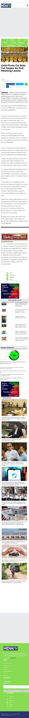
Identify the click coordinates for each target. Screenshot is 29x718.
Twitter (11, 698)
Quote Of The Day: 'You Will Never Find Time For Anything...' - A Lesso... (21, 311)
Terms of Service (7, 663)
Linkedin (11, 704)
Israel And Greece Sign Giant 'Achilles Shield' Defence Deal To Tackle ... (21, 326)
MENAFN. (10, 713)
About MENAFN (7, 671)
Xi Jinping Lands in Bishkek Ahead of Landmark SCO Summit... (11, 440)
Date (3, 79)
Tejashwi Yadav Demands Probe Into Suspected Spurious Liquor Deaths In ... (21, 333)
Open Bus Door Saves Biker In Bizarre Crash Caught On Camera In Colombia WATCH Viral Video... (14, 503)
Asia (24, 40)
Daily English (7, 681)
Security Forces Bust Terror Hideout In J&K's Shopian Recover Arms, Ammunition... (14, 581)
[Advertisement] (14, 22)
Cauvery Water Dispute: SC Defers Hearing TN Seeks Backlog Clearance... (13, 542)
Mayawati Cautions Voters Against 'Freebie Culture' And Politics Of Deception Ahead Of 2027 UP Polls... (14, 419)
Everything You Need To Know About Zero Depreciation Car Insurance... (13, 560)
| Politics (5, 42)
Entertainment (9, 45)
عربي (18, 2)
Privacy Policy (6, 665)
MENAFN (4, 92)
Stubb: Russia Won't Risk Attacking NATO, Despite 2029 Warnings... (21, 305)
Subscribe (16, 690)
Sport (19, 45)
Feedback (5, 675)
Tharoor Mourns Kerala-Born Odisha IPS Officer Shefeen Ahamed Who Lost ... (21, 339)
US (5, 40)
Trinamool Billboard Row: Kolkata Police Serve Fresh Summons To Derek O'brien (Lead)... (13, 464)
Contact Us (6, 667)
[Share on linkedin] (7, 86)
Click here (13, 658)
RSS (10, 706)
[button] (22, 2)
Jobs (4, 673)
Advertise (5, 669)
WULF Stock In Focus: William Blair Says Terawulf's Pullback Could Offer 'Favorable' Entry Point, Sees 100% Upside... (13, 484)
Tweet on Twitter (19, 84)
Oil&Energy (22, 42)
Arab (19, 40)
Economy (13, 42)
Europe (12, 40)
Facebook (11, 696)
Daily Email (11, 702)
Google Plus (12, 700)
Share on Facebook (10, 84)
